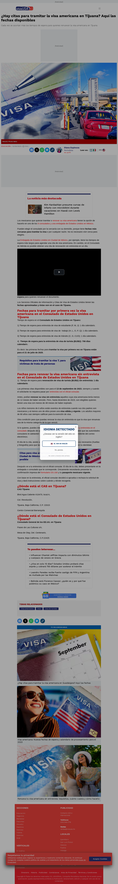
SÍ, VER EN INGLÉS (59, 443)
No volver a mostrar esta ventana (59, 456)
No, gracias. (59, 450)
